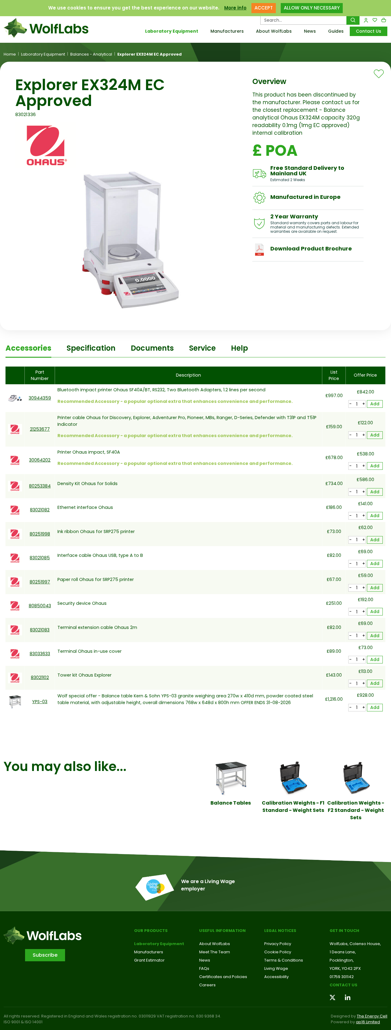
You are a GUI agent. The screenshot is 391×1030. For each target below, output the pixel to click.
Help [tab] (239, 348)
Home (10, 54)
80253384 (40, 486)
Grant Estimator (149, 960)
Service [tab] (202, 348)
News (310, 31)
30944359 (40, 398)
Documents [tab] (152, 348)
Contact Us (368, 31)
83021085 (40, 558)
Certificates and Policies (223, 977)
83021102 (40, 677)
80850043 (40, 606)
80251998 (40, 534)
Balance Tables (230, 802)
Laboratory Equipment (171, 31)
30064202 (39, 460)
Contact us (343, 985)
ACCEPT (263, 8)
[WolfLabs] (49, 28)
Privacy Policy (277, 944)
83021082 (39, 510)
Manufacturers (227, 31)
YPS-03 (39, 702)
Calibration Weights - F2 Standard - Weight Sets (355, 810)
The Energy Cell (372, 1016)
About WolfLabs (274, 31)
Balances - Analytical (91, 54)
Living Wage (276, 968)
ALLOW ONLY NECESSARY (312, 8)
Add (374, 404)
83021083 (39, 630)
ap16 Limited (368, 1022)
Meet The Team (214, 952)
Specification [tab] (91, 348)
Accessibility (276, 977)
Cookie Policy (277, 952)
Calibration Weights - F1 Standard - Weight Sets (293, 806)
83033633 (40, 654)
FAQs (204, 968)
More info (235, 8)
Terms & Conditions (283, 960)
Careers (207, 985)
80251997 (40, 582)
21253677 (40, 429)
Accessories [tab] (28, 348)
